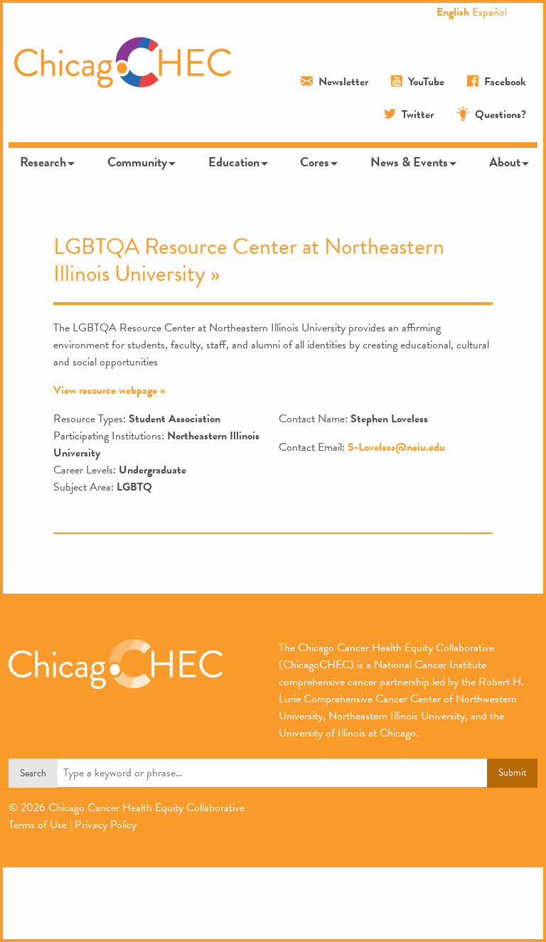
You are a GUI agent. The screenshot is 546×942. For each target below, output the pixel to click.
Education (233, 161)
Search (33, 773)
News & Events (409, 161)
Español (489, 12)
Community (137, 161)
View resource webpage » (109, 390)
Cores (314, 161)
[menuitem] (46, 162)
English (453, 12)
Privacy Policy (105, 824)
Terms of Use (38, 824)
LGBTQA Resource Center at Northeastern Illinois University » (248, 260)
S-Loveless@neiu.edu (396, 447)
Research (43, 161)
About (504, 161)
